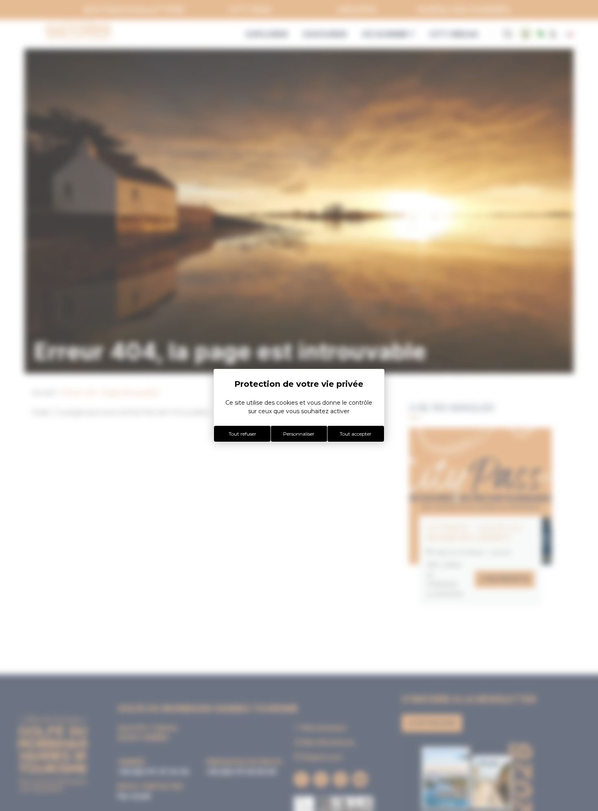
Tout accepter (355, 434)
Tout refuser (242, 434)
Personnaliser (298, 434)
